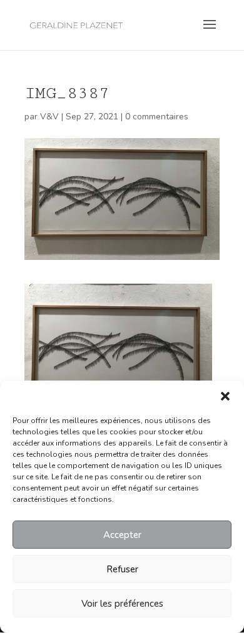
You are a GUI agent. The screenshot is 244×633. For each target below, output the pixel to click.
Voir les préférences (122, 603)
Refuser (122, 569)
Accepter (122, 535)
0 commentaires (156, 116)
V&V (49, 116)
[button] (225, 396)
